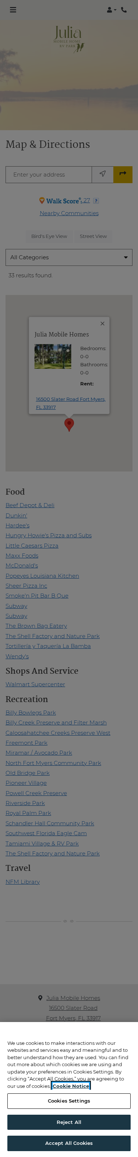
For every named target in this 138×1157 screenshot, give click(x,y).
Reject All (69, 1122)
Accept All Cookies (69, 1143)
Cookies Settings (69, 1101)
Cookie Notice (71, 1086)
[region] (69, 1089)
